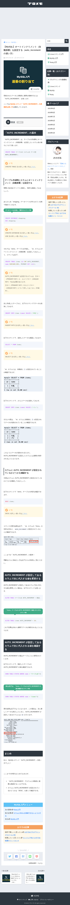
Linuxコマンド (55, 86)
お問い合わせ (34, 899)
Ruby (51, 94)
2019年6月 (51, 120)
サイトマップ (22, 899)
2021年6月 (51, 108)
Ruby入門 (17, 810)
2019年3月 (51, 133)
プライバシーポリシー (47, 899)
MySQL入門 (15, 819)
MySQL (40, 863)
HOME (36, 896)
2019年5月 (51, 125)
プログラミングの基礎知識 (57, 81)
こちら (33, 167)
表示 (20, 122)
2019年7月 (51, 117)
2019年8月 (51, 112)
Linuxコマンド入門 (56, 54)
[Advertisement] (35, 23)
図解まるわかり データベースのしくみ (57, 166)
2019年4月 (51, 129)
